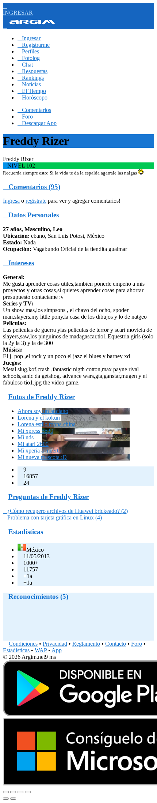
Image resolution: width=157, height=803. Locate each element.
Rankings (31, 78)
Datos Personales (31, 215)
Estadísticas (16, 650)
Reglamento (86, 644)
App (56, 650)
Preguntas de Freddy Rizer (48, 496)
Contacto (115, 644)
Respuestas (32, 71)
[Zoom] (28, 792)
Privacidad (55, 644)
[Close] (6, 792)
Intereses (18, 263)
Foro (25, 116)
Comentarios (34, 110)
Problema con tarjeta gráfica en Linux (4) (52, 517)
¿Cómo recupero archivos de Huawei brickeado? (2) (65, 511)
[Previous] (6, 799)
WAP (41, 650)
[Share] (13, 792)
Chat (25, 64)
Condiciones (23, 644)
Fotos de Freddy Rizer (41, 397)
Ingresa (11, 201)
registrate (36, 201)
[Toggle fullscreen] (20, 792)
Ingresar (29, 38)
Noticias (29, 84)
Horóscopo (32, 97)
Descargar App (37, 123)
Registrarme (34, 45)
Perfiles (28, 51)
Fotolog (29, 58)
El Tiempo (32, 91)
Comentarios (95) (31, 187)
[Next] (13, 799)
